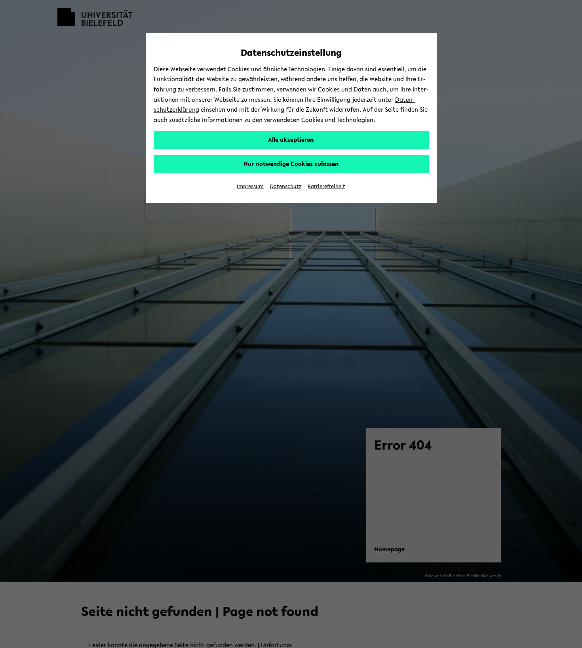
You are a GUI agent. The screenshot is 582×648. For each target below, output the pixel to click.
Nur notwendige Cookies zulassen (291, 163)
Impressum (250, 186)
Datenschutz (285, 186)
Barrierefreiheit (326, 186)
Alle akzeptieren (291, 139)
